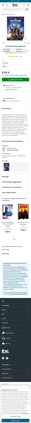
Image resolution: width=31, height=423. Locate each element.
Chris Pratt (19, 49)
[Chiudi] (29, 387)
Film (3, 249)
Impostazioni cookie (15, 416)
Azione (7, 249)
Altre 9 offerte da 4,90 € (21, 75)
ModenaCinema (11, 75)
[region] (15, 404)
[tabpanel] (15, 28)
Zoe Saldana (6, 51)
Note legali (5, 253)
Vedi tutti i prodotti (12, 150)
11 (18, 56)
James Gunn (6, 49)
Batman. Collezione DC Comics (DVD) (8, 223)
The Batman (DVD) (23, 222)
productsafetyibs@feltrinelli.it (18, 294)
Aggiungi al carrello (16, 79)
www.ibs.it (25, 276)
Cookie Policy (25, 413)
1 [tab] (14, 39)
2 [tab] (16, 39)
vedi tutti (18, 51)
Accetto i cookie (15, 420)
